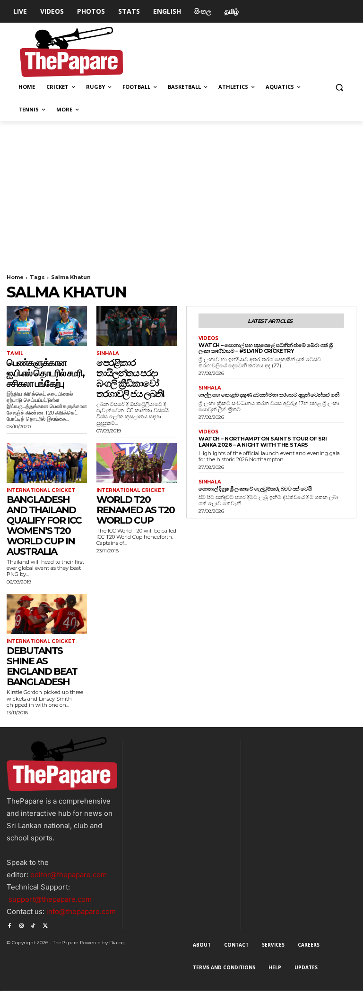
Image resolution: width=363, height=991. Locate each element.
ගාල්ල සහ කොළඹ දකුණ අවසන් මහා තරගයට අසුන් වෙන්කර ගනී (269, 394)
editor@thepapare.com (68, 874)
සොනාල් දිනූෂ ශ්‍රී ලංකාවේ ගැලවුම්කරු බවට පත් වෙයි (255, 488)
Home (15, 277)
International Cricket (41, 490)
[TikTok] (33, 923)
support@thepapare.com (50, 899)
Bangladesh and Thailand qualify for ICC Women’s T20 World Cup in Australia (44, 525)
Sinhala (107, 353)
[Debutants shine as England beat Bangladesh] (47, 614)
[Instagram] (21, 923)
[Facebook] (9, 923)
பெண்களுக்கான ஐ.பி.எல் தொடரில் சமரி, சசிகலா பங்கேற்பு (45, 373)
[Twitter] (45, 923)
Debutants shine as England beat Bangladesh (42, 666)
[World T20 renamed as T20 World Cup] (136, 463)
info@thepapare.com (81, 911)
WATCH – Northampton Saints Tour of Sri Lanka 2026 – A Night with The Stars (263, 441)
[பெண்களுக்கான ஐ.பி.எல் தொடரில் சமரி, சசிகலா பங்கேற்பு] (47, 326)
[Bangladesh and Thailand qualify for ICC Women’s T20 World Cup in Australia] (47, 463)
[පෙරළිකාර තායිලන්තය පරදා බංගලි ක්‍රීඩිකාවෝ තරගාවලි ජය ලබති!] (136, 326)
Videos (208, 338)
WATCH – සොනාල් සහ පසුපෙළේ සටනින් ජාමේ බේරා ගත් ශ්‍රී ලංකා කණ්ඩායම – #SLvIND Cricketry (266, 348)
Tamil (15, 353)
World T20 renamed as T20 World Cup (135, 510)
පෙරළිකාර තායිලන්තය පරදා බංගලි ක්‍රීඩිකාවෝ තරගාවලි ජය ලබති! (130, 378)
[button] (339, 87)
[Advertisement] (181, 192)
